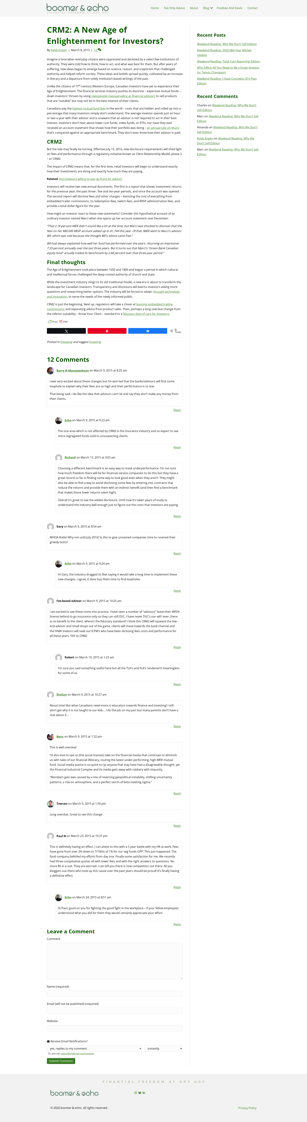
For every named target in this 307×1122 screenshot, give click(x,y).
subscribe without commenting (77, 1053)
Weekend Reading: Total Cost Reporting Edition (228, 61)
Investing (66, 342)
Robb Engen (205, 138)
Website (52, 1021)
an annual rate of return (163, 128)
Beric (60, 737)
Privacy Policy (247, 1108)
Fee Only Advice (174, 8)
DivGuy (61, 695)
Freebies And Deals (229, 8)
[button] (211, 8)
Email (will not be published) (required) (73, 1004)
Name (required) (58, 987)
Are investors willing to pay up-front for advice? (90, 179)
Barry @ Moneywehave (72, 371)
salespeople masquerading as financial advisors (123, 96)
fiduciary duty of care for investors (146, 314)
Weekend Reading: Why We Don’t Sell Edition (227, 44)
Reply (177, 410)
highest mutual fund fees (89, 108)
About (194, 8)
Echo (68, 420)
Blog (206, 8)
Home (155, 8)
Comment (53, 939)
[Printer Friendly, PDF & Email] (58, 321)
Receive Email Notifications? (69, 1041)
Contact (252, 8)
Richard (70, 457)
